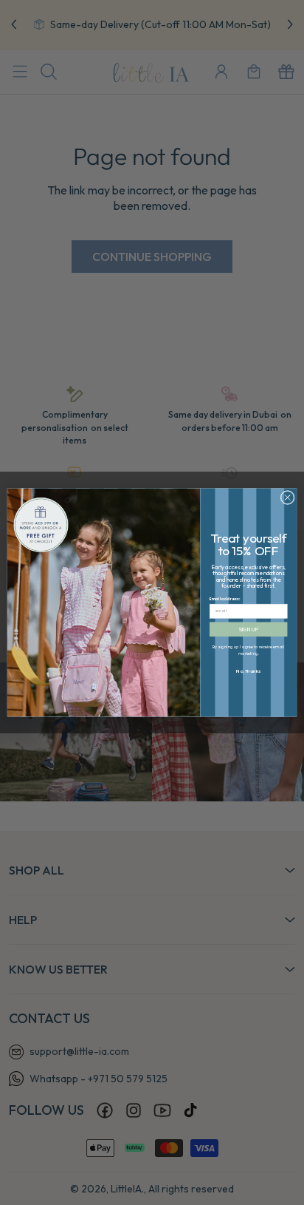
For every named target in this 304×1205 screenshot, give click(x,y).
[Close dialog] (287, 497)
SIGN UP (248, 629)
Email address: (225, 598)
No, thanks (248, 671)
